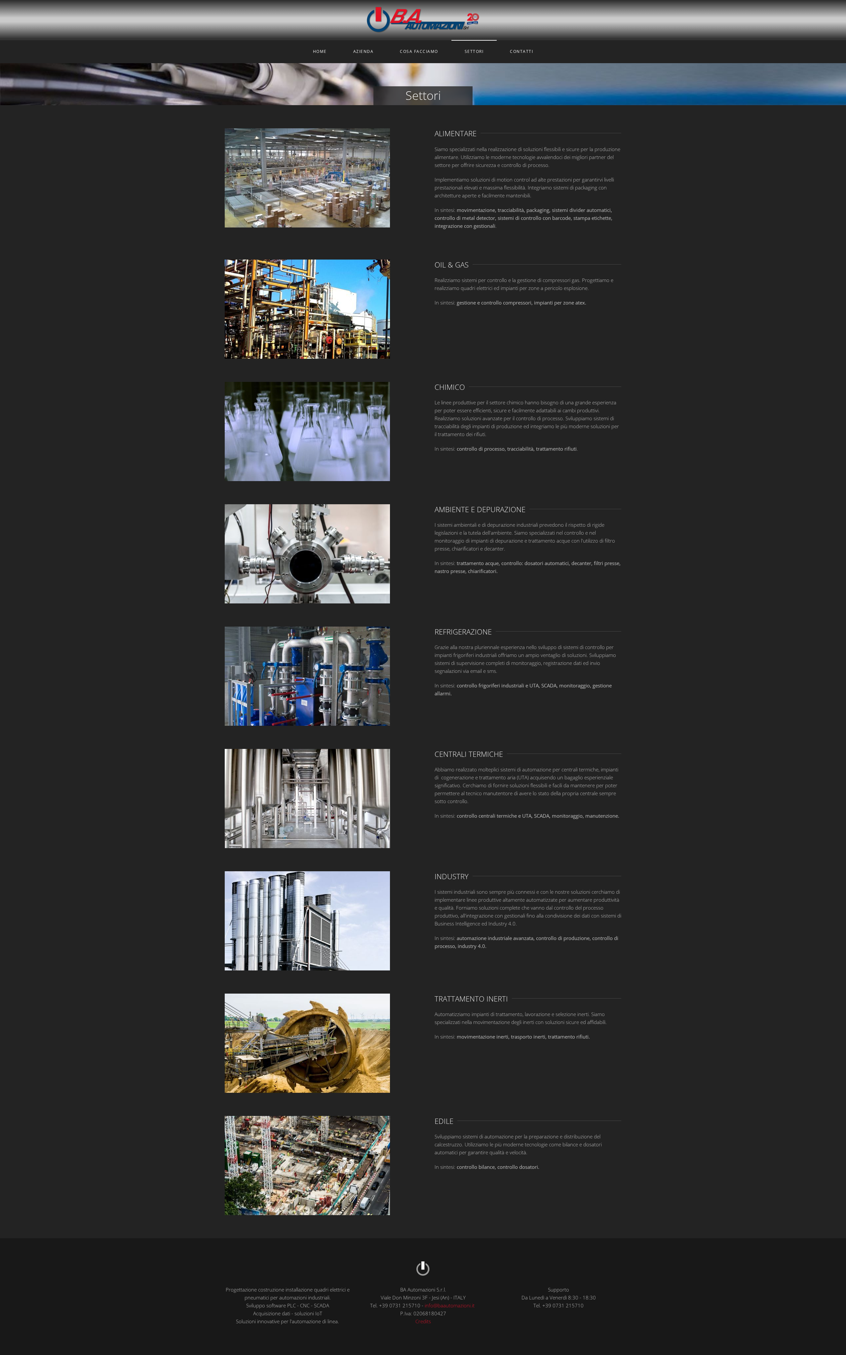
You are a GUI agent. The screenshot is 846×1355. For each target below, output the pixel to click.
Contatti (521, 51)
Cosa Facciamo (419, 51)
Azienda (363, 51)
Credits (423, 1321)
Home (320, 51)
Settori (474, 51)
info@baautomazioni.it (450, 1305)
